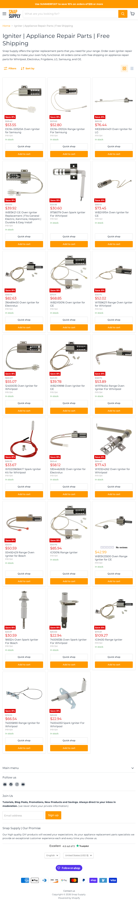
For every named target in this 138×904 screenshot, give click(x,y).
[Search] (122, 14)
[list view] (131, 68)
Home (6, 25)
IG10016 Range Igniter (64, 552)
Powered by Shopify (69, 898)
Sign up (53, 815)
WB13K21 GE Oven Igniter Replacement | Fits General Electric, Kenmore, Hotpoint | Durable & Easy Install (23, 217)
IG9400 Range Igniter (108, 639)
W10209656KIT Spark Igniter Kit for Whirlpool (23, 470)
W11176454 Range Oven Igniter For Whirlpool (109, 387)
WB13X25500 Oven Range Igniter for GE (111, 558)
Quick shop (24, 146)
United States (77, 855)
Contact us (69, 890)
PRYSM (9, 135)
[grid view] (124, 68)
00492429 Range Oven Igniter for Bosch (19, 554)
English (50, 855)
